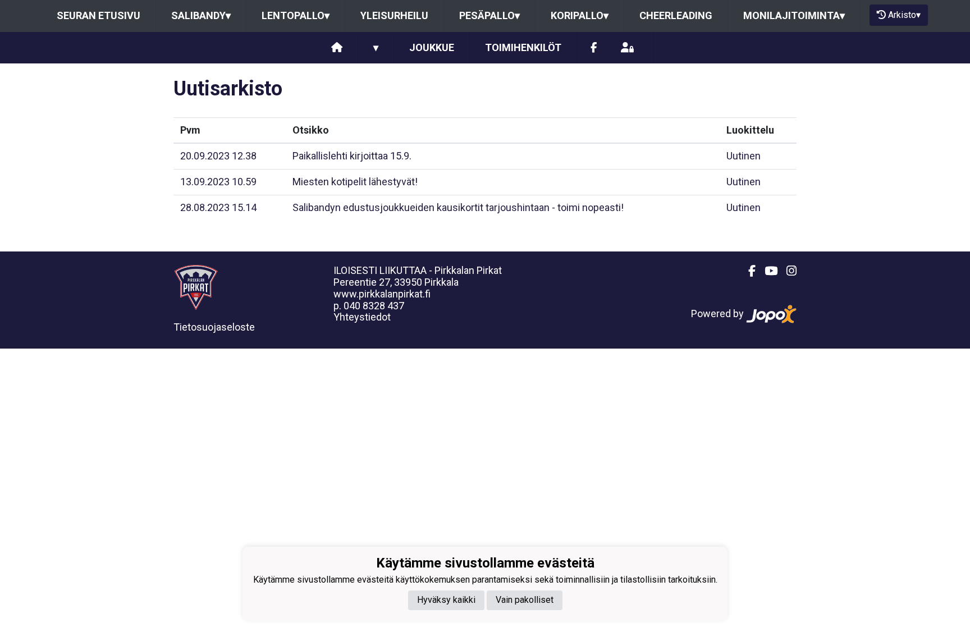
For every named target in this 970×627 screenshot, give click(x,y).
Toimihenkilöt (523, 47)
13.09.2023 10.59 (218, 181)
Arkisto (904, 15)
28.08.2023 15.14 (218, 207)
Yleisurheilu (394, 15)
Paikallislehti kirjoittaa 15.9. (351, 156)
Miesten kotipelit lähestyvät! (355, 181)
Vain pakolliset (524, 599)
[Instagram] (787, 271)
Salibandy (201, 15)
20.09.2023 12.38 (218, 156)
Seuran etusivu (98, 15)
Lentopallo (296, 15)
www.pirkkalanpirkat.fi (382, 294)
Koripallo (579, 15)
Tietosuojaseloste (214, 327)
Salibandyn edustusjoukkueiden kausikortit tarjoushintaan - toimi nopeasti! (458, 207)
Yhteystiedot (362, 317)
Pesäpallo (489, 15)
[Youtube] (766, 271)
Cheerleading (675, 15)
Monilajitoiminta (794, 15)
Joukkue (431, 47)
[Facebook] (594, 48)
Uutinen (743, 156)
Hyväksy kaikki (446, 599)
